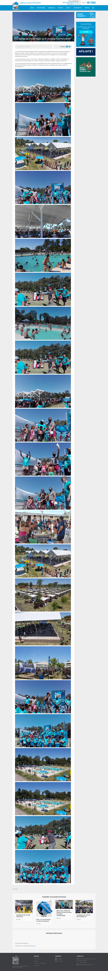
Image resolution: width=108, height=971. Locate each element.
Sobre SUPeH (37, 958)
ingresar (34, 946)
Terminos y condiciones (40, 963)
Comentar (15, 889)
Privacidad (36, 965)
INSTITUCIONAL (41, 8)
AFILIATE (87, 8)
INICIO (32, 8)
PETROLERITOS (78, 8)
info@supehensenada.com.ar (85, 964)
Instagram (60, 961)
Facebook (59, 958)
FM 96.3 (68, 8)
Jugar (85, 32)
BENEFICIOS (51, 8)
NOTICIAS (60, 8)
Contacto (36, 961)
